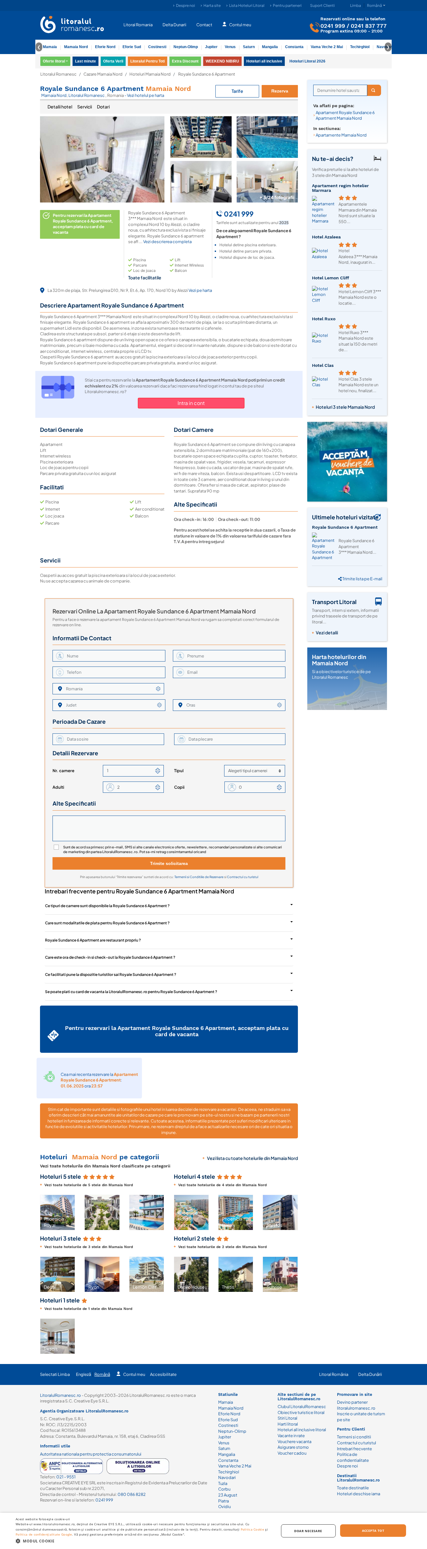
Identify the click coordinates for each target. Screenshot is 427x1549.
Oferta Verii (113, 61)
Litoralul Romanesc (58, 74)
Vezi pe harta (200, 290)
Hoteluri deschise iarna (358, 1493)
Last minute (85, 61)
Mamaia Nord (76, 47)
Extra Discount (185, 61)
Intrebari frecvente (354, 1448)
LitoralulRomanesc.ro (60, 1395)
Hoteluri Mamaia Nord (150, 74)
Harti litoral (288, 1424)
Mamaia (50, 47)
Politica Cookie (252, 1529)
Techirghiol (359, 47)
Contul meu (240, 24)
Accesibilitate (163, 1374)
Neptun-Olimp (185, 47)
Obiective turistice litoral (301, 1412)
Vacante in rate (291, 1435)
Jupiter (211, 47)
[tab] (60, 106)
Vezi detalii (327, 632)
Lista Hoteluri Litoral (246, 5)
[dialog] (213, 1531)
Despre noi (185, 5)
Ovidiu (224, 1506)
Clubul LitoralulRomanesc (302, 1406)
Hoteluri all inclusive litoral (302, 1429)
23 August (227, 1494)
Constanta (294, 47)
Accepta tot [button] (373, 1530)
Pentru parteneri (287, 5)
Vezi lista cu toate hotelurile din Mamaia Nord (252, 1158)
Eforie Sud (132, 47)
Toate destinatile (353, 1487)
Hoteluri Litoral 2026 (307, 61)
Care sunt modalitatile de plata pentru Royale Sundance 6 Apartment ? (107, 923)
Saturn (249, 47)
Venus (230, 47)
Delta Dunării (370, 1374)
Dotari (103, 106)
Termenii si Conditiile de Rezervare (199, 877)
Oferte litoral (54, 61)
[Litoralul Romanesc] (72, 25)
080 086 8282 (132, 1494)
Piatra (223, 1500)
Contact (204, 24)
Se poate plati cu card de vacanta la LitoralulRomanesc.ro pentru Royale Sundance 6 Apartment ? (131, 991)
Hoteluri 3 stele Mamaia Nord (345, 407)
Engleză (83, 1374)
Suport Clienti (322, 5)
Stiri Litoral (287, 1418)
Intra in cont (191, 403)
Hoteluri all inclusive (264, 61)
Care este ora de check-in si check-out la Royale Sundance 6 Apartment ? (110, 957)
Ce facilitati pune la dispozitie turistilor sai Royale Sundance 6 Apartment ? (110, 974)
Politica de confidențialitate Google (44, 1534)
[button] (45, 1212)
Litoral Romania (138, 24)
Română (102, 1374)
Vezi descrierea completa (167, 241)
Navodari (227, 1477)
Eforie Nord (105, 47)
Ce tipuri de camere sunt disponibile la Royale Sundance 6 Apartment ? (107, 905)
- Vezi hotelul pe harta (144, 95)
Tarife (237, 91)
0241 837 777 (369, 25)
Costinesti (157, 47)
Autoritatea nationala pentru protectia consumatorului (90, 1454)
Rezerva (279, 90)
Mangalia (270, 47)
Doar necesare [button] (308, 1531)
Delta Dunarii (174, 24)
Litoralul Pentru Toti (147, 61)
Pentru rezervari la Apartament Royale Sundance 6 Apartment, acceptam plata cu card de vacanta (177, 1031)
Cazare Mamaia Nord (103, 74)
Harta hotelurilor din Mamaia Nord (339, 660)
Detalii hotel (60, 106)
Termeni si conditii (354, 1436)
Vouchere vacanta (294, 1441)
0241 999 (332, 25)
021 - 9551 (66, 1476)
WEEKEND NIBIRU (222, 61)
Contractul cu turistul (242, 877)
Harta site (212, 5)
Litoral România (333, 1374)
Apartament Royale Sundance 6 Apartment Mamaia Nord (345, 115)
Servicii (84, 106)
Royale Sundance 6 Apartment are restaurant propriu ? (93, 940)
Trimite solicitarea (169, 863)
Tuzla (222, 1483)
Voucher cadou (292, 1453)
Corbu (224, 1489)
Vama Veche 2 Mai (327, 47)
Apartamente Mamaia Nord (341, 134)
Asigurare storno (293, 1447)
